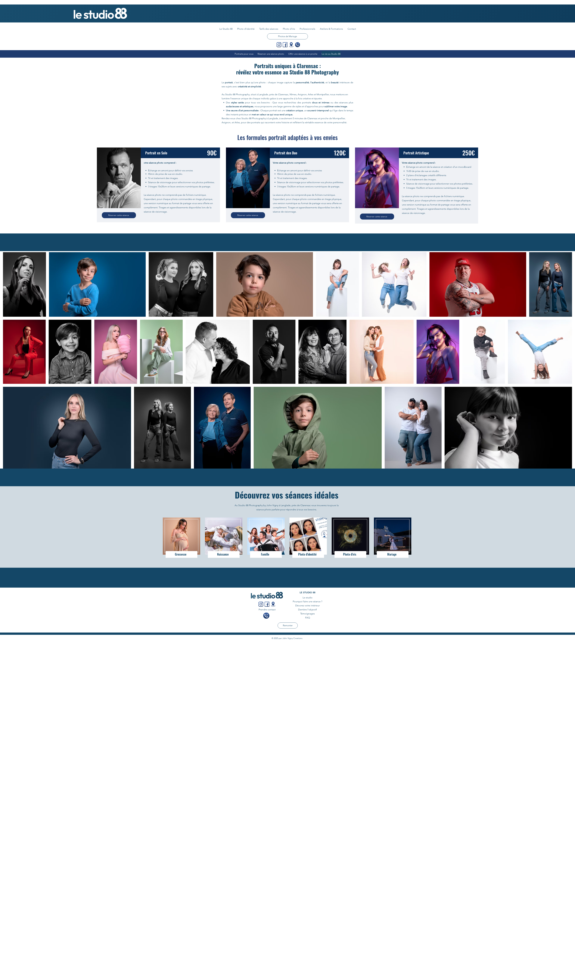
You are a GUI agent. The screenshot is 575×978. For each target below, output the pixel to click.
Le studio (308, 597)
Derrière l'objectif (307, 609)
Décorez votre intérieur (307, 605)
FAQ (307, 617)
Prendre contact (267, 609)
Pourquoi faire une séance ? (307, 601)
